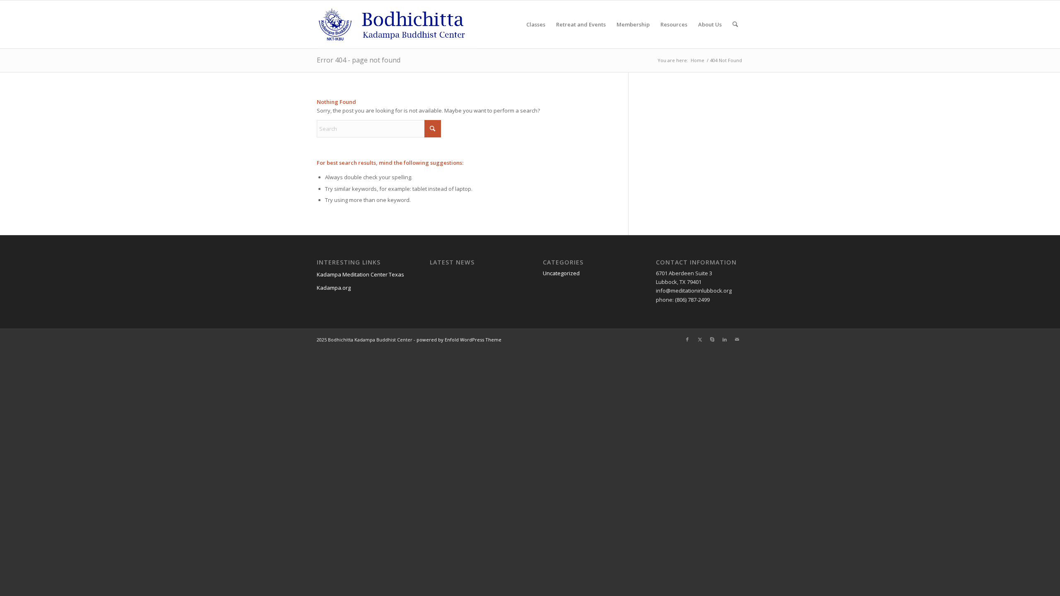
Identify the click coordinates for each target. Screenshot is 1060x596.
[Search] (735, 24)
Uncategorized (561, 273)
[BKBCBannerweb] (397, 24)
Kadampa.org (334, 287)
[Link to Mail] (737, 339)
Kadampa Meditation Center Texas (360, 274)
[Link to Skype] (712, 339)
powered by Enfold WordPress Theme (459, 339)
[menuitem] (536, 24)
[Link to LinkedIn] (724, 339)
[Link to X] (700, 339)
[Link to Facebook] (687, 339)
